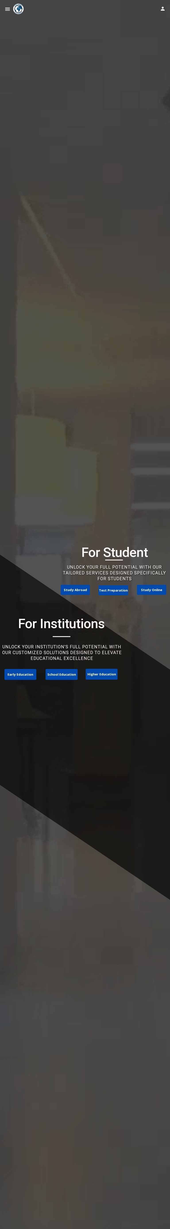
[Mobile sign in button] (163, 9)
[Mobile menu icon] (7, 9)
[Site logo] (19, 8)
